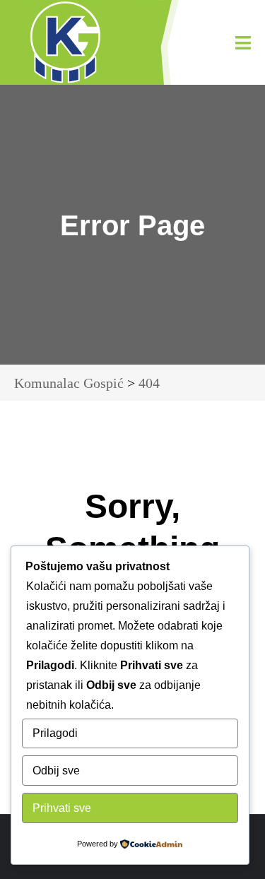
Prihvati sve (62, 808)
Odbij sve (56, 771)
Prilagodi (55, 733)
